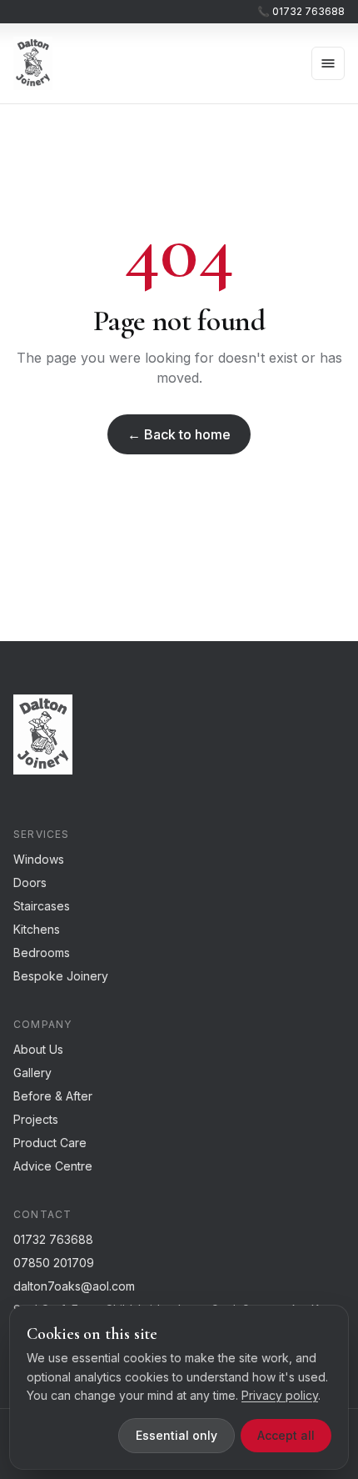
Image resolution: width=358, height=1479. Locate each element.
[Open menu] (328, 63)
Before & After (52, 1096)
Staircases (41, 906)
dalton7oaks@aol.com (74, 1286)
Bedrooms (41, 952)
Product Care (50, 1143)
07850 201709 (53, 1263)
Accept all (286, 1435)
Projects (35, 1119)
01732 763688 (53, 1239)
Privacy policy (279, 1395)
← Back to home (179, 434)
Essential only (176, 1435)
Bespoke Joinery (60, 976)
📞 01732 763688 (301, 11)
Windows (38, 859)
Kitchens (36, 929)
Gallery (32, 1072)
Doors (30, 882)
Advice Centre (52, 1166)
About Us (38, 1049)
